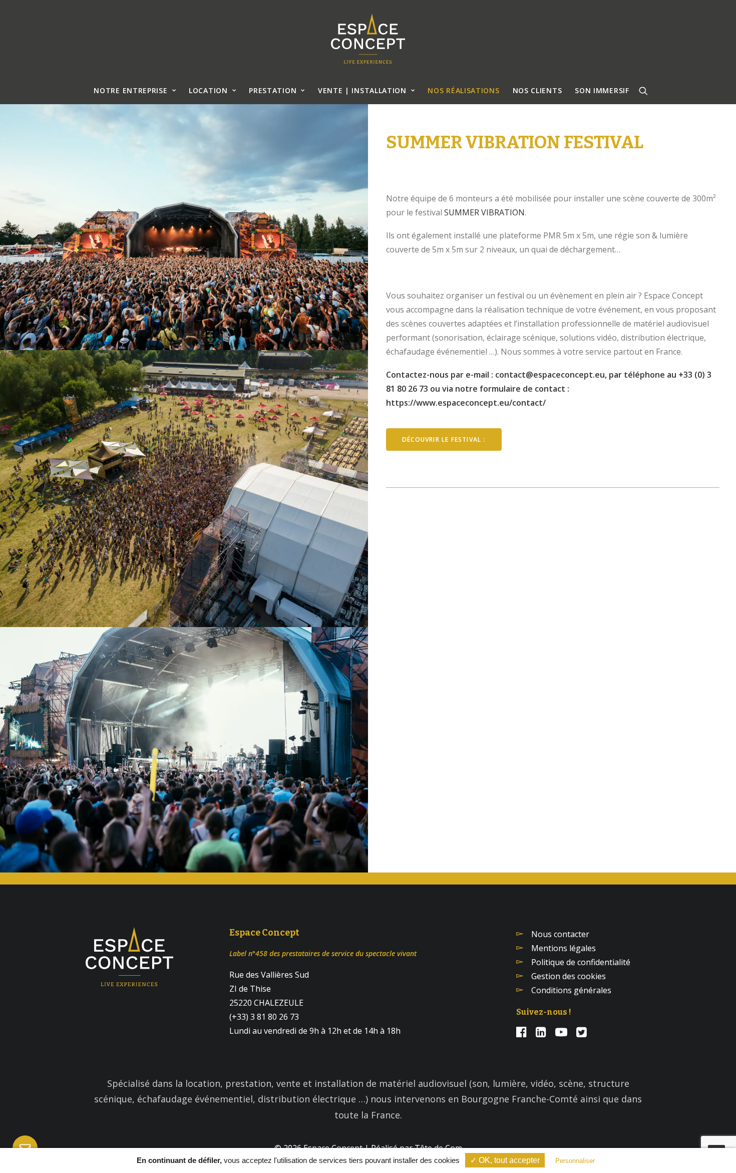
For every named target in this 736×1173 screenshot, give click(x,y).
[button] (643, 90)
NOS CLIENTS (537, 90)
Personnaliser (575, 1160)
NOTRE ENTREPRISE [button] (130, 90)
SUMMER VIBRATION (484, 212)
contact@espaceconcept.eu (550, 374)
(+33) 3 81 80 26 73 (264, 1016)
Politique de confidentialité (580, 962)
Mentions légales (563, 948)
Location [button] (208, 90)
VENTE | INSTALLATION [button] (362, 90)
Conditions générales (571, 990)
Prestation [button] (272, 90)
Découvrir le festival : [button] (444, 439)
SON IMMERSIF (602, 90)
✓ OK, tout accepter (505, 1160)
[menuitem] (134, 90)
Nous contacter (560, 934)
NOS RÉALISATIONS (463, 90)
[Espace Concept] (368, 39)
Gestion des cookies (568, 976)
